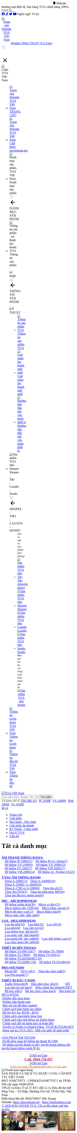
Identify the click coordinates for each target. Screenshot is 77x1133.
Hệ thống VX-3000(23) (51, 864)
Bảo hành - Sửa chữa (22, 822)
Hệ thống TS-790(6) (17, 955)
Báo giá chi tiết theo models (20, 1005)
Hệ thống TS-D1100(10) (54, 962)
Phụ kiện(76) (67, 991)
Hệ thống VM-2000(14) (20, 872)
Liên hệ (14, 836)
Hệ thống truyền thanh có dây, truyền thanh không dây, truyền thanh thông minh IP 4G (36, 1046)
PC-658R (45, 800)
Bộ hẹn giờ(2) (13, 991)
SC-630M (17, 804)
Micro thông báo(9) (49, 911)
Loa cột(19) (54, 924)
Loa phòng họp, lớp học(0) (21, 931)
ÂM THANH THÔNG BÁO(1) (22, 857)
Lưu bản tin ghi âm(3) (18, 987)
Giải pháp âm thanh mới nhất (20, 385)
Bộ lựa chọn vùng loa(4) (40, 991)
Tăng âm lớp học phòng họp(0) (24, 895)
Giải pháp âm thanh (21, 825)
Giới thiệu (15, 818)
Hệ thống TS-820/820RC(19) (23, 958)
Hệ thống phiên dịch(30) (20, 904)
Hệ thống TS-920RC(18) (20, 962)
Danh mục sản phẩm (12, 188)
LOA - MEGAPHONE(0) (19, 920)
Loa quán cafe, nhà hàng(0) (22, 935)
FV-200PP (59, 800)
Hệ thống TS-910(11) (46, 955)
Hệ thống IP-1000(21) (18, 861)
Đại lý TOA (17, 832)
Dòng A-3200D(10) (42, 881)
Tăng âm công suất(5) (51, 971)
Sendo (21, 652)
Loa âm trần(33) (15, 924)
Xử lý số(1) (28, 971)
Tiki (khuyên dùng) (22, 584)
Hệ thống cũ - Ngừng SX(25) (56, 872)
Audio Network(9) (16, 984)
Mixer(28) (11, 971)
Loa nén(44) (12, 928)
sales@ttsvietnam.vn (39, 3)
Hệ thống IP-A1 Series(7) (52, 861)
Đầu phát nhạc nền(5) (44, 984)
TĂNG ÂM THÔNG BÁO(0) (21, 877)
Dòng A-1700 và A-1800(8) (22, 888)
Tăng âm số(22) (53, 888)
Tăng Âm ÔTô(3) (16, 891)
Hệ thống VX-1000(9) (19, 864)
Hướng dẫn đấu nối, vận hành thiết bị (21, 438)
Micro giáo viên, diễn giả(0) (22, 915)
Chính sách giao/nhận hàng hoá (22, 1016)
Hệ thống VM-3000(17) (50, 868)
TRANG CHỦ (15, 113)
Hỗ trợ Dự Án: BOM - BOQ (21, 1012)
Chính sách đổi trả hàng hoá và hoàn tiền (28, 1023)
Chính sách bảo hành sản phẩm (22, 1009)
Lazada (21, 630)
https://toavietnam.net (26, 1102)
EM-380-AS (29, 800)
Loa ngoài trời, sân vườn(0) (22, 938)
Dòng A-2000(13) (16, 881)
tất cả (5, 808)
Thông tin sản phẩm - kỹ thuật (13, 265)
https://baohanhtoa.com (56, 1102)
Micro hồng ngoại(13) (55, 908)
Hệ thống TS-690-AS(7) (20, 951)
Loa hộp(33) (36, 924)
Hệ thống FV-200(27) (18, 868)
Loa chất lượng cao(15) (56, 938)
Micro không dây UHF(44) (22, 908)
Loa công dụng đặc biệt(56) (22, 942)
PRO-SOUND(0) (13, 967)
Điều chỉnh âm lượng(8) (50, 987)
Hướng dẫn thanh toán (17, 1001)
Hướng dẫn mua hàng (16, 998)
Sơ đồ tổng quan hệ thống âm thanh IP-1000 (30, 1041)
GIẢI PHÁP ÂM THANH (18, 1037)
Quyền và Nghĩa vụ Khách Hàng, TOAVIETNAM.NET (38, 1027)
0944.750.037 (14, 3)
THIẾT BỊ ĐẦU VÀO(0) (18, 980)
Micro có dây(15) (49, 904)
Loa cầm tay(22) (33, 928)
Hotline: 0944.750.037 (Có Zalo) (31, 43)
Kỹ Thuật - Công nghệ (23, 829)
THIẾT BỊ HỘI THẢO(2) (19, 947)
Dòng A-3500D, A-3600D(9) (23, 884)
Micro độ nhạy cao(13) (19, 911)
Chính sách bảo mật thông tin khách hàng (28, 1019)
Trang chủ (15, 814)
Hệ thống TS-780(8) (51, 951)
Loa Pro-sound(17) (16, 974)
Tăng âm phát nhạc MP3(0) (47, 891)
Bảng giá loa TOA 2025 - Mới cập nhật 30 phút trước (36, 1030)
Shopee (22, 609)
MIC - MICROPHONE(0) (19, 901)
